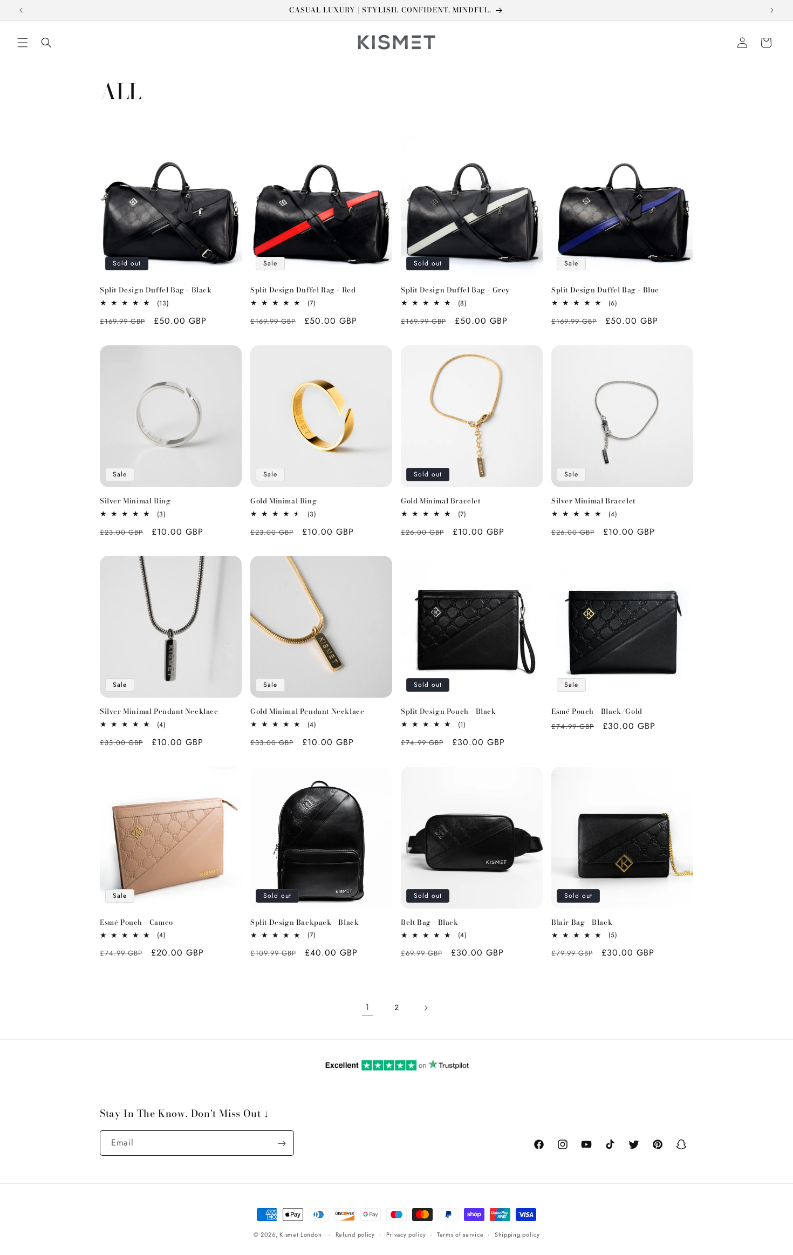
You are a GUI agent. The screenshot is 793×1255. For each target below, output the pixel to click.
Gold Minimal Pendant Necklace (307, 711)
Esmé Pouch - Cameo (136, 922)
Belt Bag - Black (430, 922)
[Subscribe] (281, 1143)
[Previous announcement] (21, 10)
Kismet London (300, 1234)
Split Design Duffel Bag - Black (156, 290)
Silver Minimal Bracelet (593, 501)
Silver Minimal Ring (135, 501)
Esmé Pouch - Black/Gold (596, 711)
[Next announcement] (772, 10)
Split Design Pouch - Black (448, 711)
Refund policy (355, 1234)
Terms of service (460, 1234)
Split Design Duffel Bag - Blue (605, 290)
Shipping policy (517, 1234)
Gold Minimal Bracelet (441, 501)
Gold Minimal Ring (283, 501)
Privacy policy (406, 1234)
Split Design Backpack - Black (304, 922)
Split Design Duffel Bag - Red (303, 290)
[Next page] (425, 1008)
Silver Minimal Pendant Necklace (159, 711)
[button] (23, 42)
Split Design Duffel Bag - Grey (455, 290)
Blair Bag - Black (581, 922)
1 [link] (367, 1007)
